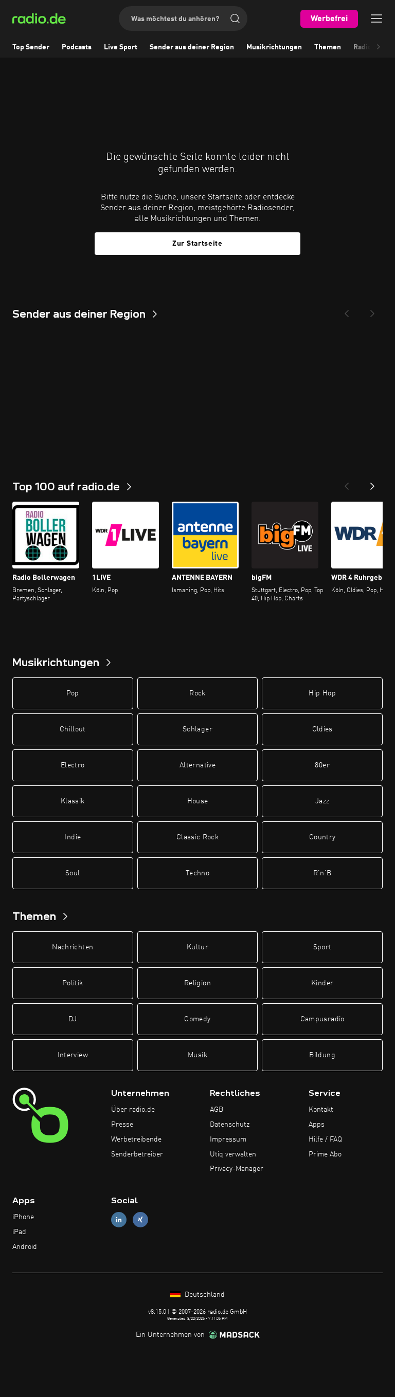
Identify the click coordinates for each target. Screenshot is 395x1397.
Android (24, 1247)
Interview (73, 1055)
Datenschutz (229, 1124)
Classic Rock (197, 837)
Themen (327, 47)
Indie (72, 837)
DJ (72, 1019)
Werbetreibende (136, 1139)
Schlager (197, 729)
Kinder (322, 983)
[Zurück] (346, 483)
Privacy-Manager (236, 1168)
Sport (322, 947)
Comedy (197, 1019)
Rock (197, 693)
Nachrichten (72, 947)
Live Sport (120, 47)
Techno (197, 873)
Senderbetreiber (137, 1154)
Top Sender (30, 47)
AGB (216, 1109)
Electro (72, 765)
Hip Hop (322, 693)
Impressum (228, 1139)
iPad (19, 1232)
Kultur (197, 947)
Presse (122, 1124)
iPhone (23, 1217)
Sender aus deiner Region (192, 47)
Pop (72, 693)
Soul (72, 873)
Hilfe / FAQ (325, 1139)
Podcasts (77, 47)
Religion (197, 983)
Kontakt (321, 1109)
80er (322, 765)
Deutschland (204, 1294)
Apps (317, 1124)
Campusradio (322, 1019)
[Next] (372, 310)
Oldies (322, 729)
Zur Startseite (197, 243)
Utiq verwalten (233, 1154)
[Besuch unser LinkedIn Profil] (119, 1220)
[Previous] (346, 310)
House (197, 801)
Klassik (72, 801)
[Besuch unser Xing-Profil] (140, 1220)
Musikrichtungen (274, 47)
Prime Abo (325, 1154)
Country (322, 837)
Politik (72, 983)
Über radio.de (133, 1109)
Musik (197, 1055)
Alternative (197, 765)
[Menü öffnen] (376, 18)
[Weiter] (372, 483)
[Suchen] (235, 18)
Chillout (73, 729)
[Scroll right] (378, 47)
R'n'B (322, 873)
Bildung (322, 1055)
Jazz (322, 801)
